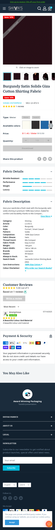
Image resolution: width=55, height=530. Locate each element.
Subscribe (11, 468)
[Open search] (39, 8)
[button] (9, 106)
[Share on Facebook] (39, 159)
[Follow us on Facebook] (5, 498)
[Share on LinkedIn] (45, 159)
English (7, 485)
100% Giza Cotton (33, 264)
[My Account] (45, 8)
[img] (9, 318)
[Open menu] (4, 8)
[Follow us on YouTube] (15, 498)
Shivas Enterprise (12, 103)
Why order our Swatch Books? (38, 268)
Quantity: (8, 140)
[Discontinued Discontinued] (37, 126)
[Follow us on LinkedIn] (21, 498)
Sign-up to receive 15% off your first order (27, 2)
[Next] (50, 125)
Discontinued (27, 148)
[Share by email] (50, 159)
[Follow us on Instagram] (10, 498)
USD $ (22, 485)
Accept (12, 522)
